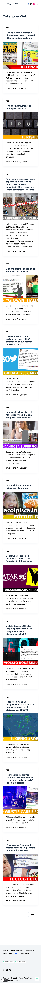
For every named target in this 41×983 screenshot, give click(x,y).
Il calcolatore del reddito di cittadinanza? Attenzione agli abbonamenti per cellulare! (20, 35)
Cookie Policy (21, 961)
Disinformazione (17, 950)
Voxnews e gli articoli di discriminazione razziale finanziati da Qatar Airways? (20, 558)
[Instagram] (34, 4)
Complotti (30, 950)
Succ (32, 914)
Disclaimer (25, 954)
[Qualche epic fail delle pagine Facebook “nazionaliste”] (21, 288)
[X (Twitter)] (31, 4)
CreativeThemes (20, 980)
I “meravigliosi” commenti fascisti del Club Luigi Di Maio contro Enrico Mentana (20, 847)
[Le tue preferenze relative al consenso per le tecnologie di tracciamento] (37, 979)
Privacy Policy (9, 961)
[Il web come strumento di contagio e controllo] (21, 125)
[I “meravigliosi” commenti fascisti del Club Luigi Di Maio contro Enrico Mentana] (21, 867)
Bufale (5, 950)
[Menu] (4, 4)
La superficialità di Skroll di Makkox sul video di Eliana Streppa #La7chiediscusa (19, 415)
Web (7, 28)
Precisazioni (7, 954)
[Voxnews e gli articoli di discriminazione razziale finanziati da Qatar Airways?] (21, 578)
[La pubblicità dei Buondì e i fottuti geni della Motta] (21, 505)
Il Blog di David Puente (14, 4)
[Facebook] (28, 4)
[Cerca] (37, 4)
